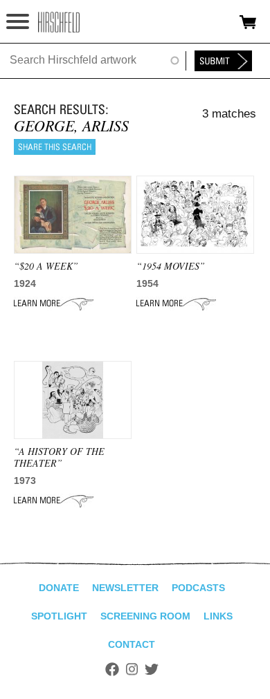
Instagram (132, 669)
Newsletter (125, 587)
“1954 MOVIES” (170, 265)
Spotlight (59, 616)
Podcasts (198, 587)
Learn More (53, 303)
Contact (131, 644)
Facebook (112, 669)
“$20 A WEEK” (46, 265)
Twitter (152, 669)
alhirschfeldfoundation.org (59, 22)
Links (218, 616)
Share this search (55, 147)
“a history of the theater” (59, 457)
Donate (59, 587)
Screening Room (145, 616)
